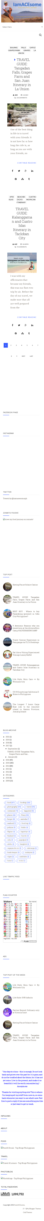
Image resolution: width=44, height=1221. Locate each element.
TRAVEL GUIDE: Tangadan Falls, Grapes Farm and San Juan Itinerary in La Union (22, 74)
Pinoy (23, 815)
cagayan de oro (13, 848)
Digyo (20, 199)
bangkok (23, 844)
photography (12, 807)
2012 (8, 772)
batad (9, 861)
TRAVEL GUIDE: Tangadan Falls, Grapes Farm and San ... (21, 753)
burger (10, 819)
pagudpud (22, 840)
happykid (27, 811)
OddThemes (27, 1212)
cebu (9, 840)
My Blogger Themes (34, 1209)
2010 (8, 778)
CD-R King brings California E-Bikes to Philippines (26, 693)
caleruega (30, 848)
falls (23, 47)
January (11, 757)
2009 (8, 781)
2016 (8, 760)
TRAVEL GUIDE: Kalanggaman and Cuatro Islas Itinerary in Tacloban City (22, 223)
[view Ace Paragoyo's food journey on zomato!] (18, 519)
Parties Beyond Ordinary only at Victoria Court (26, 1011)
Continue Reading (27, 163)
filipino (10, 831)
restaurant (11, 811)
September (13, 749)
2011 (8, 775)
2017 (8, 745)
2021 (8, 737)
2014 (8, 766)
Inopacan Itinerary (25, 200)
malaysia (28, 852)
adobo (9, 844)
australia (24, 819)
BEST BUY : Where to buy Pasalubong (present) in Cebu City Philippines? (26, 613)
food (9, 802)
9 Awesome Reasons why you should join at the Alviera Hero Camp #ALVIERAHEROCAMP (26, 628)
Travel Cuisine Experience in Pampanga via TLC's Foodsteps (26, 641)
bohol (21, 861)
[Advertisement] (22, 382)
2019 (8, 740)
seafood (10, 823)
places (9, 815)
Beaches (21, 197)
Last (31, 356)
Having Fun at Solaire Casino (25, 585)
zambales (23, 856)
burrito (24, 836)
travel (29, 807)
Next (23, 356)
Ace (16, 95)
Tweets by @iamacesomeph (15, 498)
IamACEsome (20, 1205)
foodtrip (23, 802)
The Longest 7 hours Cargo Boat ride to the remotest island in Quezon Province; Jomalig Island (26, 708)
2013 (8, 769)
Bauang (14, 47)
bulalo (23, 827)
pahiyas (10, 827)
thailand (10, 836)
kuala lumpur (12, 852)
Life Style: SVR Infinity (23, 997)
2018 (8, 742)
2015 (8, 763)
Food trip (25, 823)
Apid (12, 197)
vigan (9, 856)
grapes (26, 50)
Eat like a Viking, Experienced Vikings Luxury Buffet (26, 653)
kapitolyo (24, 831)
